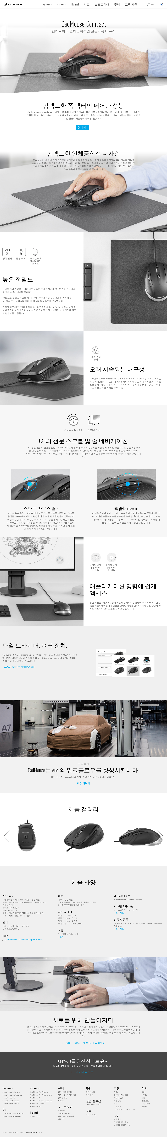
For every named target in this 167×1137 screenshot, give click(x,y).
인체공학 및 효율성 (121, 1122)
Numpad (75, 4)
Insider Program (64, 1113)
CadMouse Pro (35, 1098)
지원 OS (61, 1119)
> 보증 (61, 936)
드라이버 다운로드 (121, 1095)
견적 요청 (89, 1095)
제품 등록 (117, 1106)
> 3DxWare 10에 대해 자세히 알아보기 (18, 666)
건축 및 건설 (62, 1098)
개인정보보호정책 (31, 1132)
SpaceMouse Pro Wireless (12, 1095)
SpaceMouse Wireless (10, 1101)
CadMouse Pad (35, 1106)
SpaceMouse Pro (8, 1098)
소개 (143, 1092)
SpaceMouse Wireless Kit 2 (12, 1116)
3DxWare (61, 1110)
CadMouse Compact (37, 1103)
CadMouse (62, 4)
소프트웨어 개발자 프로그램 (124, 1109)
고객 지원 (131, 4)
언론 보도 (145, 1101)
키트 (87, 4)
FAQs (116, 1092)
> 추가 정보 (119, 912)
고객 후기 (117, 1119)
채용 (143, 1098)
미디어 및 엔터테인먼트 (67, 1095)
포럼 (115, 1103)
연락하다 (145, 1106)
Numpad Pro (34, 1116)
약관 (21, 1132)
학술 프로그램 (91, 1114)
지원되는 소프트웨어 (66, 1116)
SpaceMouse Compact (10, 1103)
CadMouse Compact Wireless (41, 1101)
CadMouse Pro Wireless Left (41, 1095)
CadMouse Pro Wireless (39, 1092)
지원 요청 (117, 1101)
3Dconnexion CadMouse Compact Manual (24, 939)
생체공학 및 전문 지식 (122, 1125)
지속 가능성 (146, 1103)
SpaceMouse (46, 4)
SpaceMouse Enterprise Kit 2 (13, 1113)
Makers (61, 1101)
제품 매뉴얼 (118, 1098)
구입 (117, 4)
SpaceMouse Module (93, 1104)
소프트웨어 (102, 4)
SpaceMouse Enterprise (11, 1092)
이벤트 (144, 1095)
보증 (40, 1132)
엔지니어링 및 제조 (65, 1092)
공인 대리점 (90, 1092)
